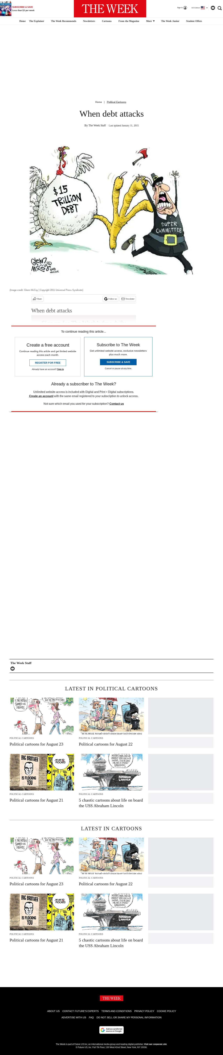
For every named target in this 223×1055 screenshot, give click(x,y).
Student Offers (194, 21)
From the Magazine (128, 21)
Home (98, 102)
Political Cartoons (116, 102)
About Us (53, 1011)
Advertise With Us (73, 1017)
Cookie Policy (166, 1011)
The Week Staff (97, 125)
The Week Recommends (63, 21)
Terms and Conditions (116, 1011)
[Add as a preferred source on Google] (111, 1030)
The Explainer (36, 21)
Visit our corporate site (155, 1044)
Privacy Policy (144, 1011)
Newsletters (89, 21)
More (149, 21)
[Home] (22, 21)
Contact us (116, 403)
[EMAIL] (13, 668)
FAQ (91, 1017)
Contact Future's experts (80, 1011)
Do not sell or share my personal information (129, 1017)
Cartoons (107, 21)
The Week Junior (170, 21)
